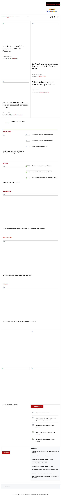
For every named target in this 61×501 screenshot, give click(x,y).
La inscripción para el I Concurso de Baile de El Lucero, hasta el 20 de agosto (24, 228)
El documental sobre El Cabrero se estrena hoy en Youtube (19, 321)
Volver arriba (6, 486)
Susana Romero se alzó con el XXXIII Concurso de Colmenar (44, 177)
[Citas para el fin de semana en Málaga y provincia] (28, 136)
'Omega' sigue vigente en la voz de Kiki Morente (42, 165)
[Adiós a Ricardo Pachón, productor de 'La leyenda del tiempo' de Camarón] (14, 141)
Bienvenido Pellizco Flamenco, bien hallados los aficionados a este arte (15, 105)
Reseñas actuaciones (18, 114)
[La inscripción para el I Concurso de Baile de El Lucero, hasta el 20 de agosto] (30, 210)
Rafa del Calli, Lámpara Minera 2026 (39, 146)
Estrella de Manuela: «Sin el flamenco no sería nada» (17, 275)
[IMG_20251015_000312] (45, 332)
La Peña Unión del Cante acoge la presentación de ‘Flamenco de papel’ (45, 66)
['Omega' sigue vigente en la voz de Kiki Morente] (28, 167)
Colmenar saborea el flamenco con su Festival (41, 171)
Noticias (16, 58)
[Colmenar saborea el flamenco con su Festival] (28, 173)
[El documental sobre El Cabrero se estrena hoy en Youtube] (30, 303)
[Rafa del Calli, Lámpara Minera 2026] (28, 148)
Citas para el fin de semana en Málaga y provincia (42, 134)
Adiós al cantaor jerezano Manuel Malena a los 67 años (43, 473)
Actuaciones (41, 92)
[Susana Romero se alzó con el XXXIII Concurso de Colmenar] (28, 179)
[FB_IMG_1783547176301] (45, 368)
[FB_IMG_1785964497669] (16, 368)
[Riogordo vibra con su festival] (14, 173)
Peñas (44, 76)
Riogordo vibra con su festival (18, 121)
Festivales (11, 58)
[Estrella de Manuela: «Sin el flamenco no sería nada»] (30, 256)
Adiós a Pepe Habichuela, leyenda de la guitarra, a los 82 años (45, 469)
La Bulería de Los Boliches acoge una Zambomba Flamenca (13, 48)
